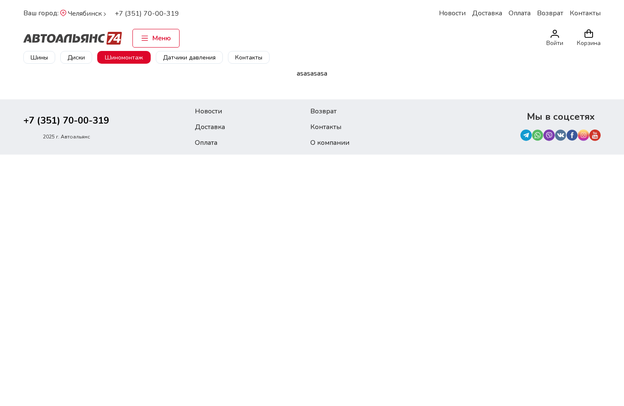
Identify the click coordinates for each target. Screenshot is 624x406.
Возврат (550, 13)
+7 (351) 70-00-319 (147, 13)
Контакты (585, 13)
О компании (329, 142)
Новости (452, 13)
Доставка (487, 13)
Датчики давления (189, 58)
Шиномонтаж (124, 58)
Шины (39, 58)
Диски (76, 58)
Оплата (520, 13)
